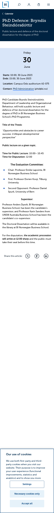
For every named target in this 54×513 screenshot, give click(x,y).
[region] (27, 481)
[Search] (19, 4)
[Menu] (48, 4)
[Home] (5, 4)
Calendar (9, 14)
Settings (27, 484)
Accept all (27, 503)
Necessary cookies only (27, 494)
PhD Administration (23, 89)
